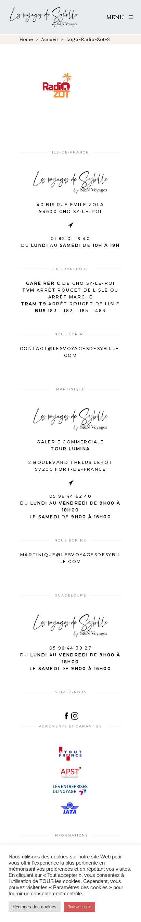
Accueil (49, 39)
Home (26, 39)
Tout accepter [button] (79, 907)
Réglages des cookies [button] (34, 906)
